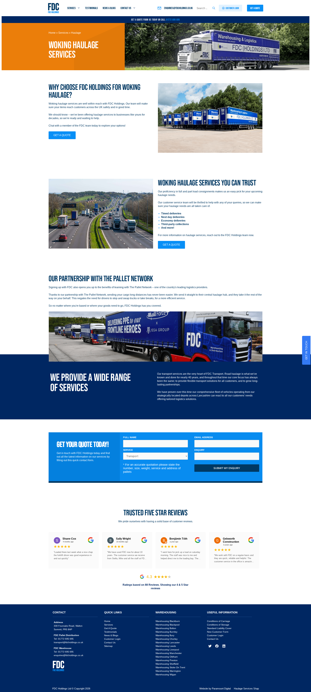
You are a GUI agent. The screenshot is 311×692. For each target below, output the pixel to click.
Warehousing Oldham (167, 656)
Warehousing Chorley (167, 639)
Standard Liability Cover (219, 628)
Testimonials (91, 8)
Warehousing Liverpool (167, 649)
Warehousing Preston (167, 660)
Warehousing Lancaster (168, 642)
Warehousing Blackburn (168, 621)
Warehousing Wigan (166, 674)
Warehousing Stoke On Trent (170, 667)
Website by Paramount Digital (215, 688)
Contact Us (126, 8)
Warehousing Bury (165, 635)
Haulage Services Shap (246, 688)
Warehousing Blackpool (167, 624)
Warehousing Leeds (166, 646)
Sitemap (108, 646)
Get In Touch (306, 350)
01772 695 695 (173, 19)
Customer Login (112, 639)
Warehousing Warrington (168, 671)
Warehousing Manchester (169, 653)
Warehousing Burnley (166, 632)
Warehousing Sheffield (167, 664)
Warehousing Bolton (166, 628)
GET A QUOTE (62, 135)
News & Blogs (109, 8)
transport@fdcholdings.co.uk (68, 642)
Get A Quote (110, 628)
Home (52, 32)
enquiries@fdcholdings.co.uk (68, 655)
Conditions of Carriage (218, 621)
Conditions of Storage (218, 624)
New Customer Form (217, 632)
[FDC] (53, 8)
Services (71, 8)
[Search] (213, 8)
